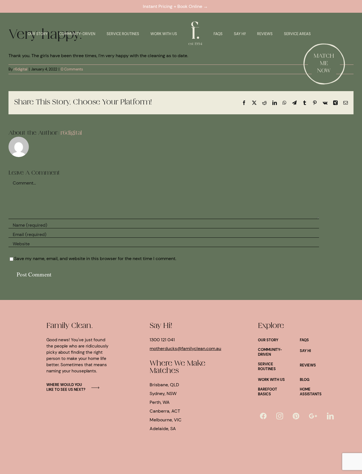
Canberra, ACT (165, 411)
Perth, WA (160, 402)
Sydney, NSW (163, 393)
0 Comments (72, 69)
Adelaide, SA (163, 429)
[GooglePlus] (313, 416)
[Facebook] (263, 416)
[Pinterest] (296, 416)
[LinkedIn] (330, 416)
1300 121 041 (162, 340)
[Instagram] (279, 416)
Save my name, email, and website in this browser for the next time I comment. (95, 258)
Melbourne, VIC (166, 420)
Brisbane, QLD (164, 385)
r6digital (20, 69)
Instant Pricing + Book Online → (176, 6)
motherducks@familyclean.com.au (185, 348)
